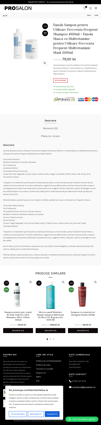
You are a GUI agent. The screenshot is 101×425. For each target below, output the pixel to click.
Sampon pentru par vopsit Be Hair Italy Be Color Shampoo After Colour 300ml (18, 316)
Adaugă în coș (18, 330)
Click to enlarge (44, 63)
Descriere (50, 120)
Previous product (89, 15)
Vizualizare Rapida (30, 282)
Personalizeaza (18, 414)
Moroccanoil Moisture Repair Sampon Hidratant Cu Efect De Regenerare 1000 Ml (50, 316)
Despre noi (41, 373)
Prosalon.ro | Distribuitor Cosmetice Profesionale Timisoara (45, 421)
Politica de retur (43, 365)
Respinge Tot (36, 414)
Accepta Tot (52, 414)
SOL (38, 381)
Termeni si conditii (44, 369)
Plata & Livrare (50, 136)
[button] (81, 419)
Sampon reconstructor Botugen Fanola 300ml (83, 313)
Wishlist (86, 7)
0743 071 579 (79, 381)
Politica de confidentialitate (48, 361)
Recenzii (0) (50, 128)
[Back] (5, 15)
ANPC (38, 377)
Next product (96, 15)
